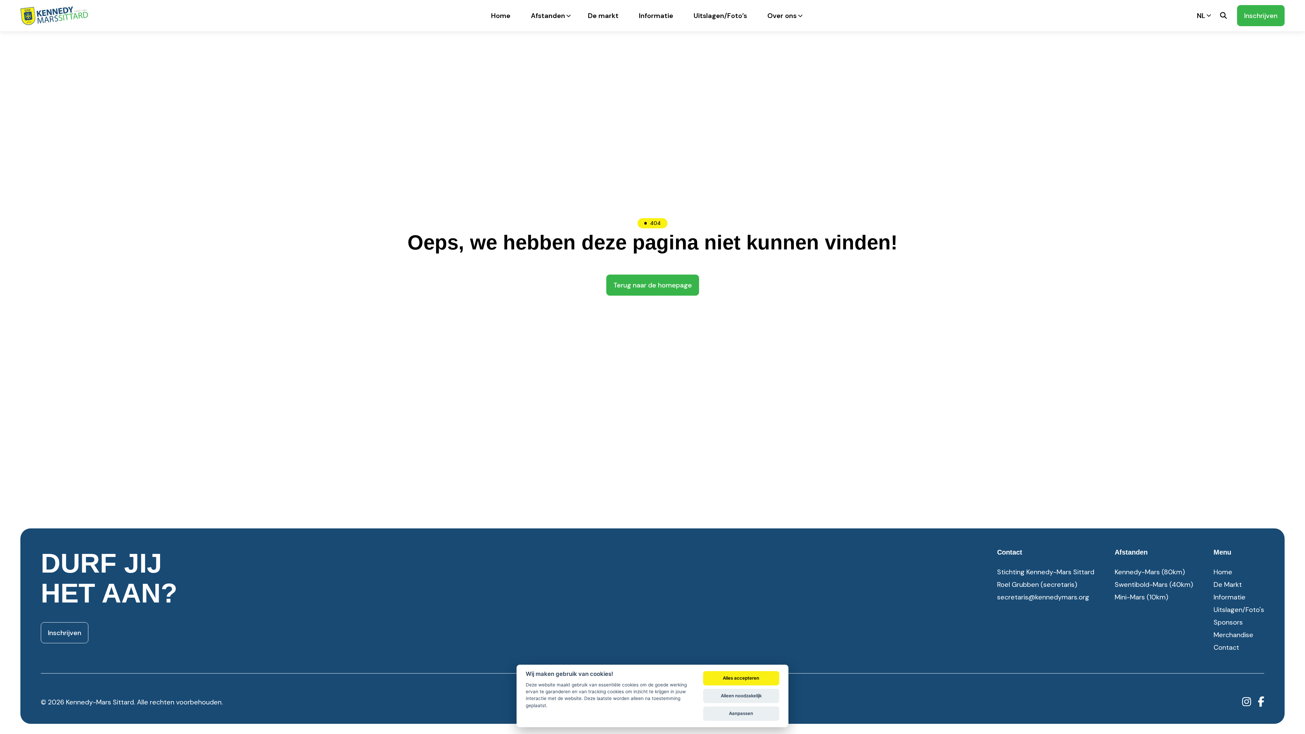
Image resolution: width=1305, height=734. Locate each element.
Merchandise (1233, 634)
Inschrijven (1260, 15)
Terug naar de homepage (652, 285)
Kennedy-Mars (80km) (1150, 571)
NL (1201, 15)
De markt (603, 15)
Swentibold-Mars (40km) (1154, 584)
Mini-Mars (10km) (1141, 597)
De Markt (1228, 584)
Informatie (656, 15)
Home (500, 15)
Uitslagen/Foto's (1239, 609)
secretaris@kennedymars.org (1043, 597)
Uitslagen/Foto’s (720, 15)
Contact (1226, 647)
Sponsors (1228, 622)
